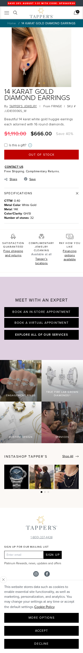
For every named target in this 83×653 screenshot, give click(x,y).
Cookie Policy (44, 606)
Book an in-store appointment (41, 312)
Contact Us (14, 167)
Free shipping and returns (13, 253)
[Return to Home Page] (41, 523)
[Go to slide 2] (44, 83)
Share (13, 179)
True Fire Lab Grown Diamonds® (62, 394)
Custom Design (21, 437)
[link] (76, 12)
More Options (42, 617)
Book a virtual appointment (41, 323)
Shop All (67, 456)
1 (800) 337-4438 (42, 537)
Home (11, 23)
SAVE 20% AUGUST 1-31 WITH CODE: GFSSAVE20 (41, 3)
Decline (41, 643)
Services (62, 437)
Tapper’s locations (41, 261)
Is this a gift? (17, 145)
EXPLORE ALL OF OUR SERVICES (41, 334)
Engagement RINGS (21, 395)
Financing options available (70, 255)
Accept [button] (41, 630)
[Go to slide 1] (39, 83)
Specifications (18, 193)
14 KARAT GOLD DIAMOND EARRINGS (48, 23)
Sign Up (53, 555)
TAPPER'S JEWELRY (23, 106)
